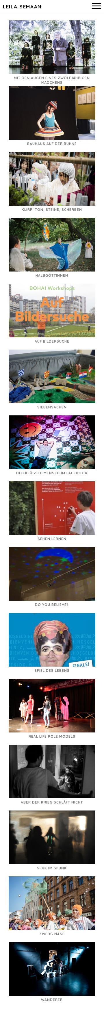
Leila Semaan (22, 6)
